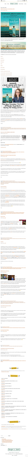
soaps (3, 303)
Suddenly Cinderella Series (12, 152)
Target (1, 63)
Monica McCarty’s (5, 257)
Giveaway (7, 127)
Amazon (2, 56)
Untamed (13, 252)
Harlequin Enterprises (7, 182)
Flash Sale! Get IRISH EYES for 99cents (7, 442)
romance (22, 267)
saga (3, 129)
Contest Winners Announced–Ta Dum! (6, 305)
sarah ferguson (6, 129)
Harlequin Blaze (3, 182)
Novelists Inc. (17, 302)
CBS (7, 301)
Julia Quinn (15, 360)
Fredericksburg (17, 212)
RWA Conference (13, 190)
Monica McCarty (3, 213)
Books (8, 3)
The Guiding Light (6, 303)
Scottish (6, 268)
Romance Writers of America (8, 213)
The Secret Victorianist (4, 120)
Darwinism (23, 181)
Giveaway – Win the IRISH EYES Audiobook (7, 440)
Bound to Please (5, 212)
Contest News (4, 127)
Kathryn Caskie (19, 360)
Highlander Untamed (21, 212)
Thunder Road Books (11, 109)
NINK (15, 302)
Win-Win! (2, 241)
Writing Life (10, 127)
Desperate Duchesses (15, 327)
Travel (6, 211)
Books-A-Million (2, 67)
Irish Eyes (21, 118)
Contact (25, 3)
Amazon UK (2, 58)
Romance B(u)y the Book (5, 183)
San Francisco (18, 213)
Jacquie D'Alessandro (13, 182)
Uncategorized (9, 211)
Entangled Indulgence (3, 152)
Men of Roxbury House (21, 238)
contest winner (16, 181)
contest (13, 181)
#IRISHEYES (3, 426)
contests (19, 181)
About (5, 3)
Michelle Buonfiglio (21, 182)
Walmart (1, 65)
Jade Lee (17, 182)
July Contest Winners (3, 186)
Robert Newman (22, 302)
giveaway (7, 152)
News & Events (21, 3)
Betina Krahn (7, 181)
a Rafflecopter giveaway (3, 147)
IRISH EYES (6, 38)
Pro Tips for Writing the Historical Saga (6, 439)
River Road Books (3, 69)
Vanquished (8, 239)
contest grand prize (13, 293)
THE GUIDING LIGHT (5, 283)
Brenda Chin (10, 181)
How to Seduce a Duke (11, 360)
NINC (13, 302)
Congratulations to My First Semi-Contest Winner (7, 348)
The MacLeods (11, 303)
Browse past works (5, 371)
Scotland (4, 268)
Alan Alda (4, 181)
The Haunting (22, 213)
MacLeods (7, 302)
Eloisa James (20, 327)
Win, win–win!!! (3, 216)
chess (3, 267)
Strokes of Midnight (9, 268)
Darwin (21, 181)
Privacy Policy (15, 455)
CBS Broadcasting (11, 301)
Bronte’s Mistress (8, 119)
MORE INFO (3, 379)
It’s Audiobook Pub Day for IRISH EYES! (7, 441)
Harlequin (11, 267)
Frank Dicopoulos (21, 301)
